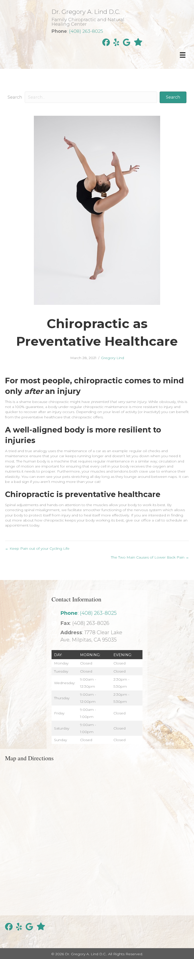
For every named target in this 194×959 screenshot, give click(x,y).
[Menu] (182, 55)
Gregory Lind (112, 358)
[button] (173, 97)
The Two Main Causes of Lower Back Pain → (150, 557)
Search (15, 97)
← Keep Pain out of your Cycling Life (37, 548)
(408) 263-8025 (86, 31)
